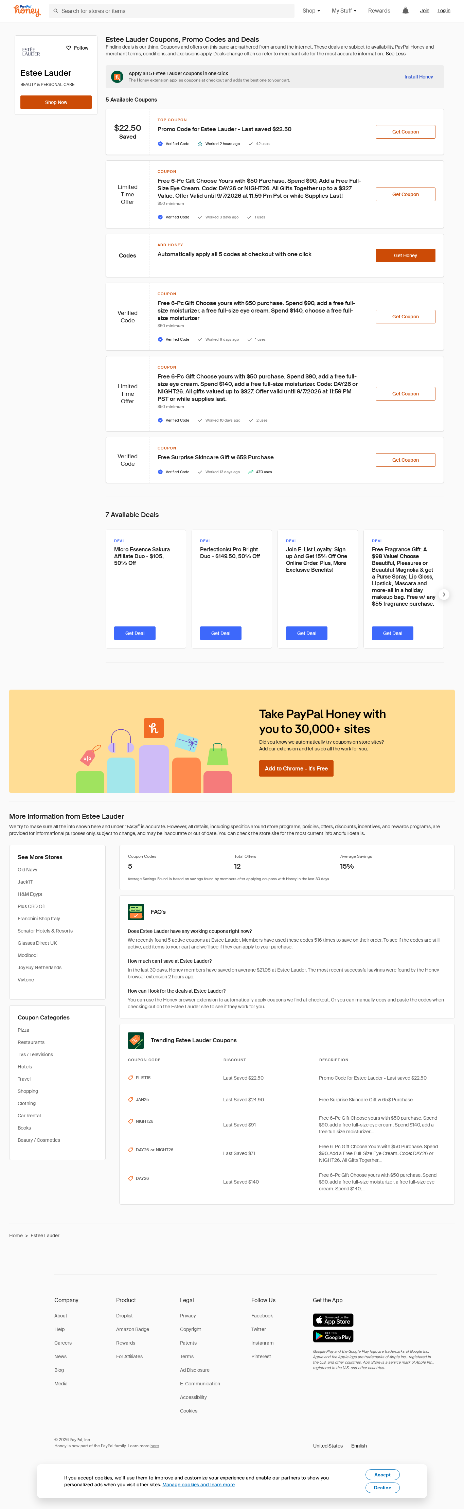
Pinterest (261, 1356)
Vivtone (26, 980)
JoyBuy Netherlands (39, 967)
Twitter (258, 1329)
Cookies (188, 1411)
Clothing (27, 1103)
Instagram (262, 1343)
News (60, 1356)
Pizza (23, 1030)
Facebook (262, 1316)
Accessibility (193, 1397)
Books (24, 1128)
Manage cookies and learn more (198, 1484)
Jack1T (25, 882)
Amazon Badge (132, 1329)
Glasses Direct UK (37, 943)
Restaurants (31, 1042)
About (60, 1316)
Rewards (379, 10)
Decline (382, 1487)
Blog (59, 1370)
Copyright (190, 1329)
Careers (63, 1343)
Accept (382, 1474)
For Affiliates (129, 1356)
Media (61, 1384)
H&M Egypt (30, 894)
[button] (340, 1445)
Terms (187, 1356)
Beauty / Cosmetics (39, 1140)
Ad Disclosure (195, 1370)
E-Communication (200, 1384)
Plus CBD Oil (31, 906)
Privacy (188, 1316)
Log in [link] (444, 10)
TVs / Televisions (35, 1054)
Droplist (124, 1316)
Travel (24, 1079)
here (154, 1446)
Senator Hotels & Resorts (45, 931)
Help (59, 1329)
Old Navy (27, 870)
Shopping (28, 1091)
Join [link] (424, 10)
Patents (188, 1343)
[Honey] (27, 11)
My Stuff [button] (342, 10)
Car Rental (29, 1116)
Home (16, 1235)
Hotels (25, 1067)
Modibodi (27, 955)
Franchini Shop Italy (39, 919)
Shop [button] (309, 10)
